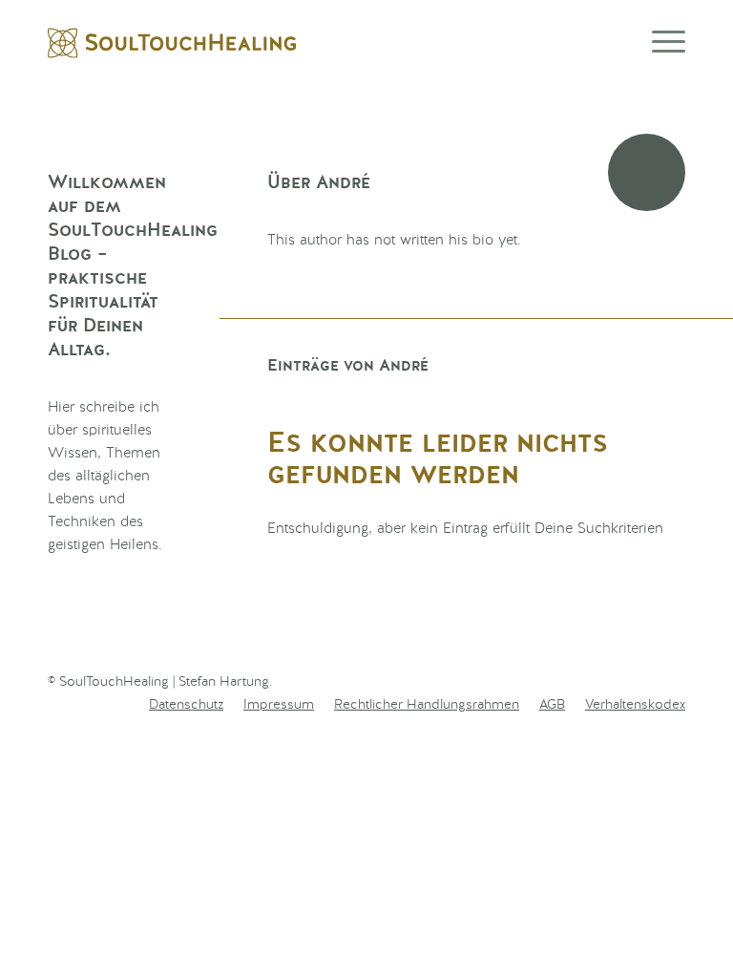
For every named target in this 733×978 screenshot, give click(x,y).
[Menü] (659, 43)
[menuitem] (186, 705)
